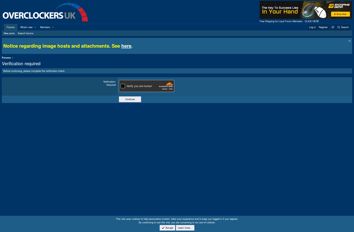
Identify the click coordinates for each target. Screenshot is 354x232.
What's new (26, 27)
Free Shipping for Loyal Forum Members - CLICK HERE (289, 21)
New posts (9, 33)
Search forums (26, 33)
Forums (11, 27)
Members (45, 27)
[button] (35, 27)
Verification (109, 81)
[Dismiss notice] (349, 41)
